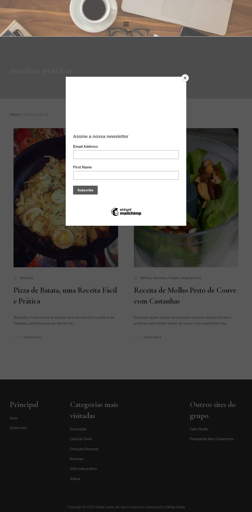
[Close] (185, 78)
